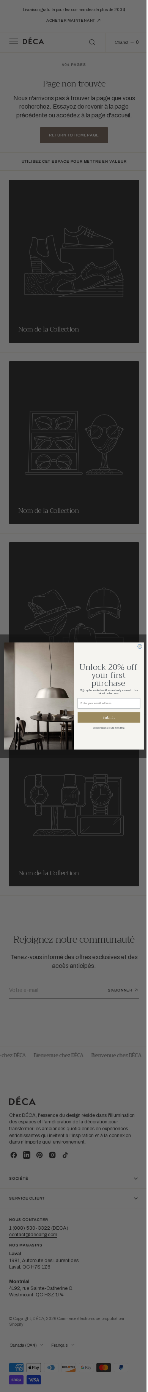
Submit (106, 717)
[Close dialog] (137, 646)
